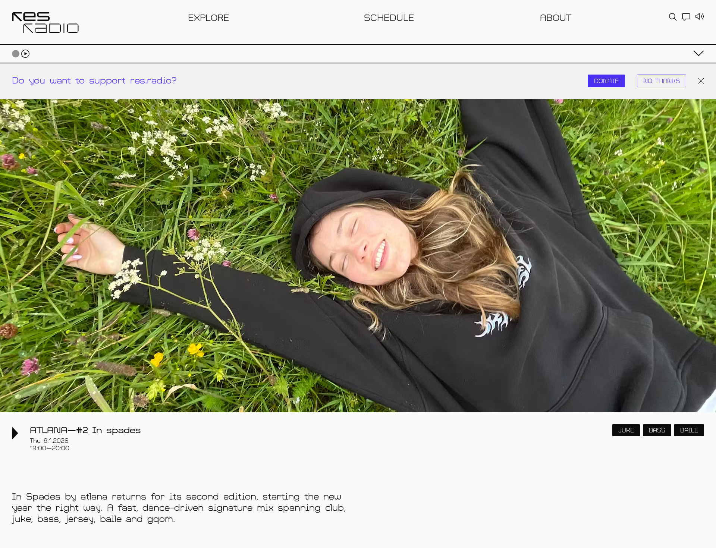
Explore (208, 17)
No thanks (661, 80)
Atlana (48, 429)
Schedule (389, 17)
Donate (606, 80)
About (555, 17)
